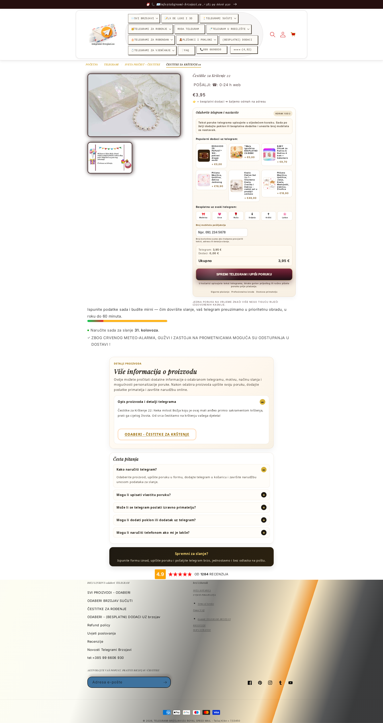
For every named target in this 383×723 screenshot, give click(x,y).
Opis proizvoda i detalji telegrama (147, 401)
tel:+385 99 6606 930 (105, 658)
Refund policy (98, 625)
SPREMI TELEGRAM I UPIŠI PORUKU (244, 274)
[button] (144, 18)
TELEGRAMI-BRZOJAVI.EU (170, 720)
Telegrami (111, 64)
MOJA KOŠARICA (202, 590)
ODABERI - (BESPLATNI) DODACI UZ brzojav (123, 617)
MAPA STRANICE (202, 629)
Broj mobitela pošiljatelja (211, 225)
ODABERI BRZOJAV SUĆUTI (109, 601)
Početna (92, 64)
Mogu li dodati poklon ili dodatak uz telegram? (156, 520)
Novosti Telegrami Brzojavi (109, 650)
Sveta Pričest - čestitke (142, 64)
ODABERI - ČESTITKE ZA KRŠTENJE (157, 434)
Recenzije (95, 641)
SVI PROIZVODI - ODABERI (108, 593)
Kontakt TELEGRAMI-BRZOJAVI (214, 619)
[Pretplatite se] (165, 682)
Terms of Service (206, 603)
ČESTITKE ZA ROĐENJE (106, 609)
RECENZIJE (199, 625)
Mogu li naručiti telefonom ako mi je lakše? (153, 532)
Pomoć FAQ (198, 610)
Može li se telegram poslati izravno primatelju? (156, 507)
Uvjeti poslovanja (101, 633)
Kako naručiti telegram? (136, 469)
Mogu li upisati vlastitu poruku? (143, 495)
